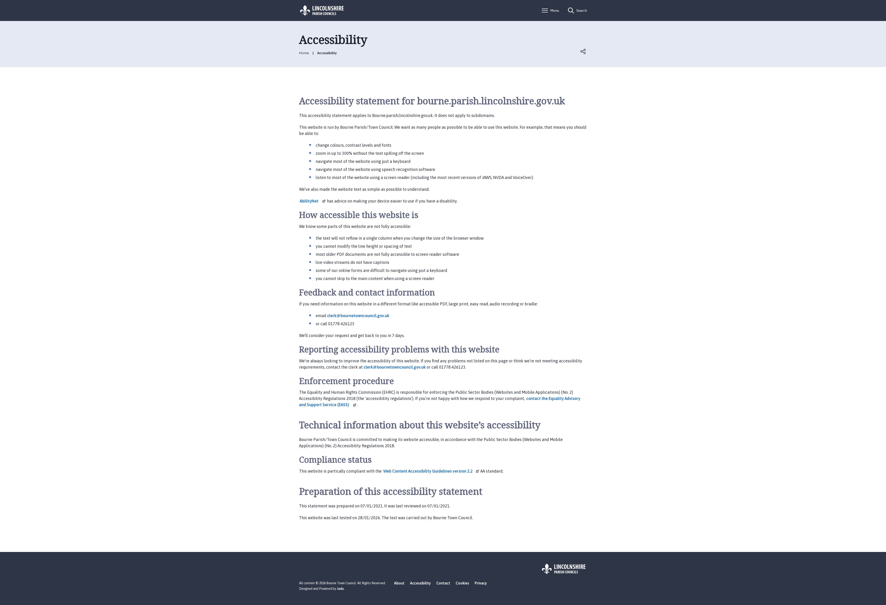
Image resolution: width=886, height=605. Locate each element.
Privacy (481, 583)
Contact (443, 583)
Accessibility (420, 583)
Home (304, 53)
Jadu (340, 588)
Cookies (462, 583)
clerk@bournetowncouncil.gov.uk (358, 315)
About (399, 583)
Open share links (583, 51)
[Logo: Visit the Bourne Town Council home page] (322, 10)
